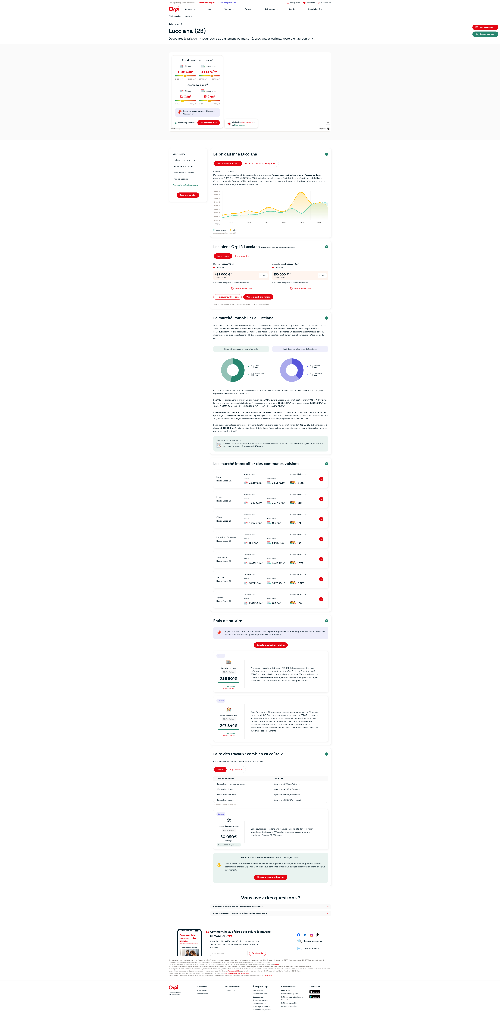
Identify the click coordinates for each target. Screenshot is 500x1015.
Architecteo (232, 804)
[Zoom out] (328, 122)
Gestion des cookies (289, 1006)
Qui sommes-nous (260, 994)
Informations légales (289, 994)
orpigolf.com (230, 990)
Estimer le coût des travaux (185, 185)
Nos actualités (202, 994)
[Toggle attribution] (328, 128)
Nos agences (258, 990)
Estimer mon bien (209, 123)
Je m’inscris (257, 953)
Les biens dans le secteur (184, 160)
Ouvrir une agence (260, 1000)
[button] (270, 906)
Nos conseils (202, 990)
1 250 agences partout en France (182, 3)
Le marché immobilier (183, 166)
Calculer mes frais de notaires (271, 645)
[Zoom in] (328, 119)
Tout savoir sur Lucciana (227, 297)
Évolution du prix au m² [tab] (228, 163)
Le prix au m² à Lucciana (235, 154)
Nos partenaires (232, 986)
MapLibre (322, 129)
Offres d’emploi (259, 1003)
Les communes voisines (183, 173)
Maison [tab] (220, 769)
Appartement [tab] (236, 769)
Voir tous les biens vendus (258, 297)
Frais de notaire (227, 620)
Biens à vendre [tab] (242, 256)
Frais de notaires (180, 179)
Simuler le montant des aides (270, 877)
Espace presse (258, 997)
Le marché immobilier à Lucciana (243, 318)
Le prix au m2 (179, 154)
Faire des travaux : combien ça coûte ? (248, 754)
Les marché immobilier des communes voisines (256, 463)
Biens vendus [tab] (223, 256)
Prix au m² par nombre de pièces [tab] (260, 163)
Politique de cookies (289, 1003)
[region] (250, 92)
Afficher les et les (243, 123)
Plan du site (285, 990)
